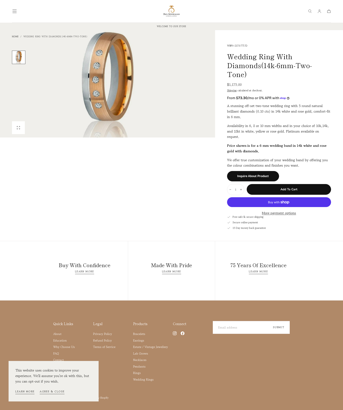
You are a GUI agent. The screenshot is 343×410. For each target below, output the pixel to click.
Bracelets (139, 334)
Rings (137, 373)
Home (15, 36)
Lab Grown (140, 353)
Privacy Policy (102, 334)
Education (60, 340)
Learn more (24, 391)
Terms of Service (104, 347)
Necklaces (139, 360)
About (57, 334)
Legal (98, 323)
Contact (58, 360)
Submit (278, 327)
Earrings (138, 340)
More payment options (279, 213)
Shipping (232, 90)
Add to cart (288, 189)
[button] (14, 11)
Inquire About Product (253, 176)
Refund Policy (102, 340)
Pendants (139, 366)
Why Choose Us (64, 347)
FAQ (56, 353)
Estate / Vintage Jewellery (150, 347)
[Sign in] (319, 11)
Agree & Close (52, 391)
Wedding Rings (143, 379)
